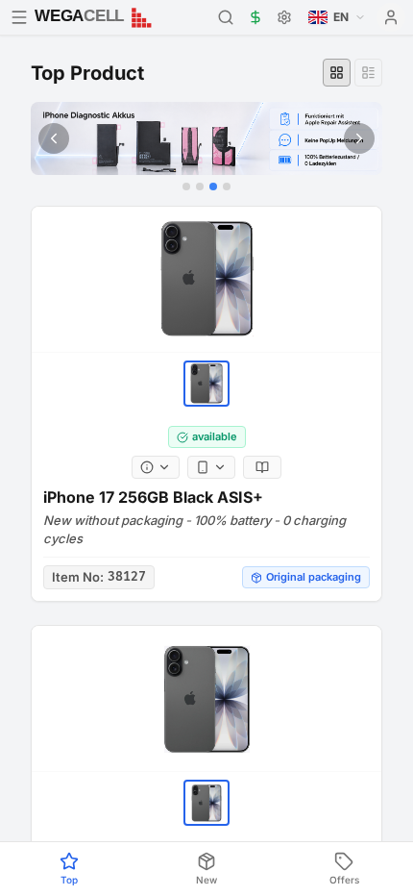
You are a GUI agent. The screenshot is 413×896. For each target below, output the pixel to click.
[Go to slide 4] (227, 186)
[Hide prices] (255, 17)
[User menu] (391, 17)
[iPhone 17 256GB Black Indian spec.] (206, 699)
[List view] (368, 73)
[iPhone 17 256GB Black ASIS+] (206, 280)
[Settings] (284, 17)
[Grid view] (337, 73)
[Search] (225, 17)
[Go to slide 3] (213, 186)
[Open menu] (19, 17)
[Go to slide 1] (186, 186)
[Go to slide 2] (200, 186)
